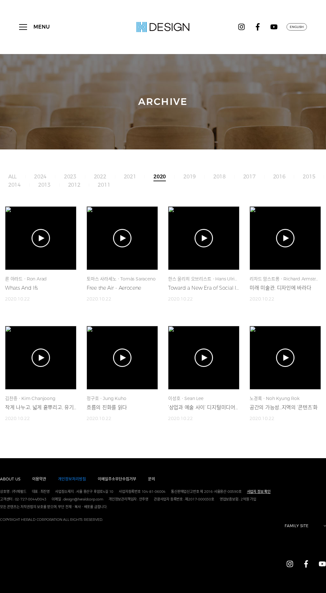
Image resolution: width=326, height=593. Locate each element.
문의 (151, 479)
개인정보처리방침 (72, 479)
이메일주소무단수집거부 (117, 479)
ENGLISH (297, 27)
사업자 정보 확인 (259, 491)
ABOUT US (10, 479)
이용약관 (39, 479)
